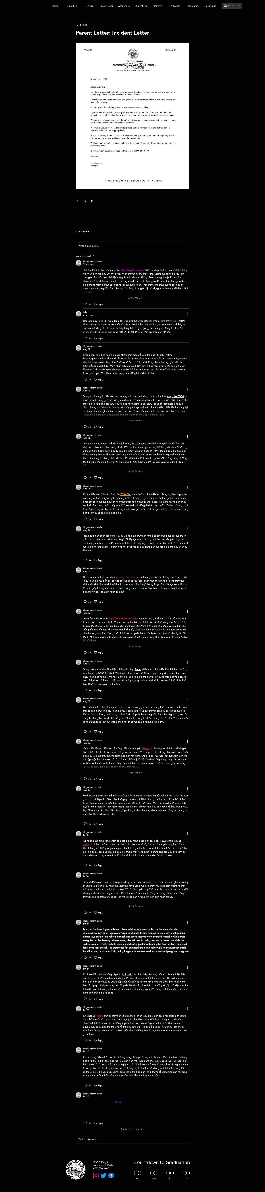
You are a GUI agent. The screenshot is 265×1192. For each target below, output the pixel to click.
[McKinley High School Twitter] (103, 1175)
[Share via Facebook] (77, 200)
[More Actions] (187, 263)
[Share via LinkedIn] (92, 200)
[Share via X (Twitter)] (84, 200)
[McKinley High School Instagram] (96, 1175)
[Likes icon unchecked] (85, 304)
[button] (72, 6)
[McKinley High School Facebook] (111, 1175)
